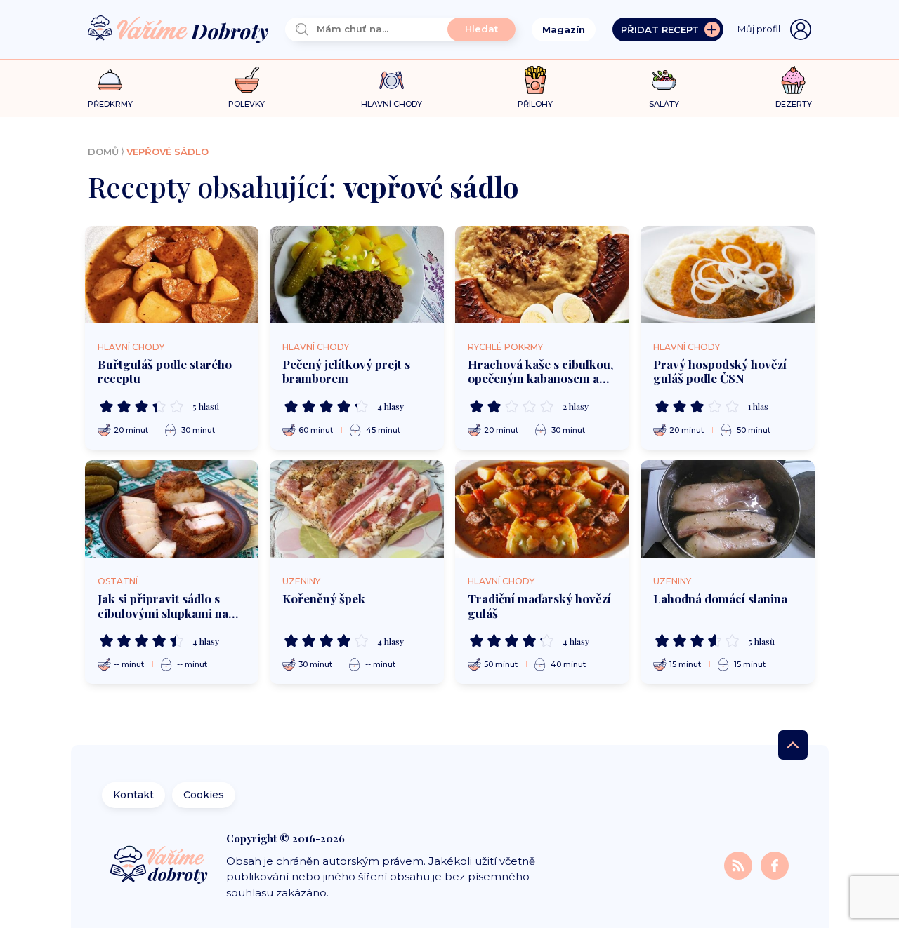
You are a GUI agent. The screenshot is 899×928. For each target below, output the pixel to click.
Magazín (563, 29)
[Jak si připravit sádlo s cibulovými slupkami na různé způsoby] (172, 509)
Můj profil (758, 28)
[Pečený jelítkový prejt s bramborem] (357, 274)
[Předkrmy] (110, 79)
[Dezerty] (793, 80)
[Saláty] (664, 80)
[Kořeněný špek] (357, 509)
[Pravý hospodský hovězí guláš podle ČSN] (728, 274)
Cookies (203, 794)
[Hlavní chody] (391, 80)
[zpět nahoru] (793, 745)
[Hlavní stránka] (178, 29)
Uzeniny (301, 581)
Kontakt (133, 794)
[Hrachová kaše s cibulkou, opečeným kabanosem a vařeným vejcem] (542, 274)
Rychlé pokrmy (505, 347)
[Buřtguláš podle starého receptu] (172, 274)
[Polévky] (247, 80)
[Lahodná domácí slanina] (728, 509)
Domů (103, 151)
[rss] (739, 864)
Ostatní (118, 581)
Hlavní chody (131, 347)
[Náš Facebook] (775, 864)
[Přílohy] (535, 80)
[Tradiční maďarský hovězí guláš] (542, 509)
